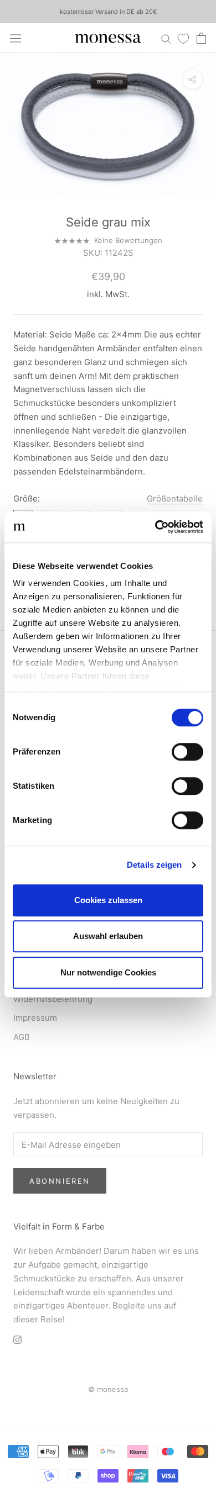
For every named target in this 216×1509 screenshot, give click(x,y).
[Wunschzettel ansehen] (183, 38)
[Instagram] (17, 1340)
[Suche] (166, 38)
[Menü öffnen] (15, 38)
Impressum (35, 1017)
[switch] (187, 752)
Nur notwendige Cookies (108, 972)
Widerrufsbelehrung (52, 999)
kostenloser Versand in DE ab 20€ (108, 11)
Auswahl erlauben (108, 936)
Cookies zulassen (108, 900)
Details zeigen (154, 864)
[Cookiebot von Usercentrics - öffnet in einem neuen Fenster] (155, 527)
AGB (21, 1037)
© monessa (108, 1389)
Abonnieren (59, 1180)
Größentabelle (175, 498)
